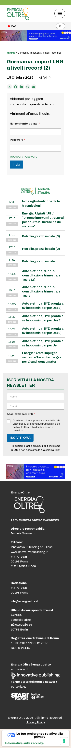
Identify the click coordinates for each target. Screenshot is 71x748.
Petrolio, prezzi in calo (38, 261)
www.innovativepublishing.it (29, 551)
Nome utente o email (25, 123)
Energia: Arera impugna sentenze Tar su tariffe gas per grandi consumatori (42, 357)
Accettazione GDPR (21, 414)
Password (17, 139)
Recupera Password (23, 156)
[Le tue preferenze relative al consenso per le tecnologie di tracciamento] (64, 741)
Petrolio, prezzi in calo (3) (41, 236)
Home (11, 52)
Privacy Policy (35, 722)
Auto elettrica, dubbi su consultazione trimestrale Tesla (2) (41, 275)
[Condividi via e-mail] (33, 86)
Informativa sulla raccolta (24, 743)
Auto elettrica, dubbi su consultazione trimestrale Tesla (41, 291)
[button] (60, 13)
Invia (16, 164)
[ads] (35, 478)
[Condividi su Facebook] (15, 86)
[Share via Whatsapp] (27, 86)
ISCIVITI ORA (20, 437)
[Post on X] (9, 86)
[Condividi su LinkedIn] (21, 86)
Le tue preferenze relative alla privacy (39, 735)
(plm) (46, 77)
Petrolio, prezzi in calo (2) (41, 248)
